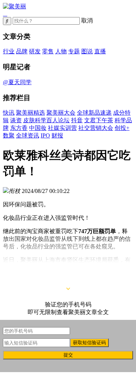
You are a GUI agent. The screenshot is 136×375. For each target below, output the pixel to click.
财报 (57, 135)
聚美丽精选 (30, 113)
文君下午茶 (98, 120)
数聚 (9, 135)
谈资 (16, 120)
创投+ (122, 128)
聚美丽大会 (60, 113)
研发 (35, 51)
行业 (9, 51)
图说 (87, 51)
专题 (74, 51)
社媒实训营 (62, 128)
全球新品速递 (94, 113)
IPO (45, 135)
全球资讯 (27, 135)
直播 (100, 51)
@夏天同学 (17, 82)
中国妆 (37, 128)
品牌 (22, 51)
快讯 (9, 113)
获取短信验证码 (89, 342)
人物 (61, 51)
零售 (48, 51)
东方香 (19, 128)
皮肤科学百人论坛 (46, 120)
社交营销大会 (95, 128)
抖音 (77, 120)
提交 (68, 355)
